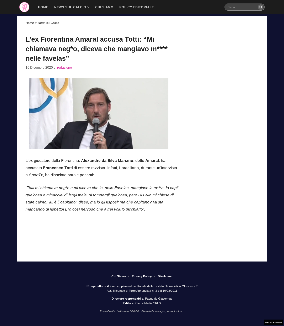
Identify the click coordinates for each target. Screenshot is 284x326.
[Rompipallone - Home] (24, 7)
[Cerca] (260, 7)
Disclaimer (165, 276)
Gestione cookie (273, 322)
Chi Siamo (118, 276)
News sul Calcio (48, 23)
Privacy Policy (142, 276)
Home (30, 23)
